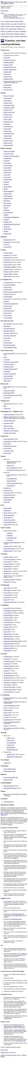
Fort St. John (7, 175)
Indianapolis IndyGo (9, 638)
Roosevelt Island (8, 342)
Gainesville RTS (8, 499)
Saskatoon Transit (8, 269)
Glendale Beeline (8, 296)
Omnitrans (6, 301)
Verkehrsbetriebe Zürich (10, 771)
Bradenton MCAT (11, 481)
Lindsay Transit (7, 119)
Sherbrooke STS (8, 257)
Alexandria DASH (8, 423)
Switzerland (16, 34)
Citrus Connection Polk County (14, 483)
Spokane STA (7, 573)
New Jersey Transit (8, 333)
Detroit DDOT (7, 608)
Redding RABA (8, 566)
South (24, 2)
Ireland (11, 36)
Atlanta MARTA (8, 668)
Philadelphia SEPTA (9, 698)
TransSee (3, 1055)
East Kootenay (7, 172)
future (25, 820)
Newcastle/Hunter (11, 742)
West (2, 3)
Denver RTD (7, 588)
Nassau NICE (7, 338)
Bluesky (3, 1056)
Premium (3, 898)
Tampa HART (10, 475)
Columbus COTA (8, 627)
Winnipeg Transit (8, 271)
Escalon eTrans (7, 561)
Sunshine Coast (7, 222)
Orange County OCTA (9, 294)
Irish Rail (8, 795)
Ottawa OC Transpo (9, 96)
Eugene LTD (7, 582)
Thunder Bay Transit (9, 107)
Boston (8, 26)
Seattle (24, 26)
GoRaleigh (9, 533)
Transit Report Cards (20, 1040)
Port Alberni (7, 200)
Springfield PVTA (8, 719)
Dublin (17, 794)
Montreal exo (18, 18)
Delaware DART (8, 710)
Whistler (6, 231)
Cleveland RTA (7, 624)
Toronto (7, 21)
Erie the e (6, 725)
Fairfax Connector (8, 426)
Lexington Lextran (8, 666)
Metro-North (7, 326)
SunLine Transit (8, 313)
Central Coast (10, 745)
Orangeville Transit (8, 121)
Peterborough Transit (9, 105)
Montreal (3, 24)
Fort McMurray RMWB (10, 267)
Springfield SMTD (8, 615)
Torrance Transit (8, 306)
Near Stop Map (10, 3)
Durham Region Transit (9, 67)
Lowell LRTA (7, 397)
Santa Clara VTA (8, 378)
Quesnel (6, 207)
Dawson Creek (7, 170)
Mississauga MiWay (9, 62)
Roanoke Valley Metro (9, 687)
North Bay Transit (8, 140)
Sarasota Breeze (11, 485)
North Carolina (12, 29)
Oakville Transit (8, 76)
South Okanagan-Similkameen (11, 217)
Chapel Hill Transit (11, 537)
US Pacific (19, 29)
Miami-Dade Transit (12, 461)
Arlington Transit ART (9, 420)
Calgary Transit (7, 264)
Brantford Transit (8, 110)
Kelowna (6, 184)
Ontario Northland (8, 145)
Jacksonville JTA (8, 490)
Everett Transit (7, 448)
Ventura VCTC (7, 299)
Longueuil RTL (7, 247)
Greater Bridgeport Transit (10, 347)
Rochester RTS (7, 715)
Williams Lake (7, 233)
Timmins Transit (8, 136)
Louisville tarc (7, 663)
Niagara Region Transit (9, 81)
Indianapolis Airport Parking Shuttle (12, 641)
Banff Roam (7, 260)
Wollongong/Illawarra (12, 749)
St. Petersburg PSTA (12, 478)
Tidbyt (22, 904)
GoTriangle (9, 540)
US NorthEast (22, 31)
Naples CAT (7, 502)
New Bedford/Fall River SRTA (11, 722)
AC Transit (6, 359)
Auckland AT (7, 763)
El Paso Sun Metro (8, 522)
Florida (2, 29)
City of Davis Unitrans (9, 559)
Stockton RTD (7, 568)
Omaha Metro (7, 650)
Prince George (7, 203)
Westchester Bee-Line (9, 331)
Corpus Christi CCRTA (9, 520)
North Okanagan (8, 196)
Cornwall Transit (8, 117)
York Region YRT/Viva (9, 60)
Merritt (5, 189)
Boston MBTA (7, 387)
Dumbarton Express (9, 366)
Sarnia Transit (7, 128)
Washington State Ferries (10, 446)
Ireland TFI (6, 794)
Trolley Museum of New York (11, 728)
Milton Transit (7, 87)
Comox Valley (7, 163)
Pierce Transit (7, 443)
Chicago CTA (7, 403)
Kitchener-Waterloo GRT (10, 69)
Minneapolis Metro (8, 643)
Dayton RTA (7, 631)
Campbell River (8, 158)
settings (22, 971)
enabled (14, 858)
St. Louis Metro (7, 613)
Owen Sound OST (8, 126)
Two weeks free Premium (12, 904)
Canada (8, 24)
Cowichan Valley (8, 165)
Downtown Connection (9, 345)
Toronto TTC (7, 53)
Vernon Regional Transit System (12, 224)
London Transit (7, 98)
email (7, 1047)
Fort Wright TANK (8, 622)
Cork (20, 794)
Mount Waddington (8, 191)
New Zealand (9, 34)
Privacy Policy (4, 1050)
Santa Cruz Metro (8, 376)
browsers (10, 824)
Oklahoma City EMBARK (10, 682)
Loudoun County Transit (10, 433)
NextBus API (8, 1017)
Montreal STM (7, 239)
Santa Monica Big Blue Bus (11, 303)
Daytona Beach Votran (9, 495)
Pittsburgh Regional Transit (10, 701)
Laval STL (6, 244)
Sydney (9, 738)
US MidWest (9, 31)
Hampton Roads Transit (9, 689)
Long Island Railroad (9, 328)
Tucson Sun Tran (8, 592)
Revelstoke (6, 210)
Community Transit (8, 451)
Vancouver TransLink (9, 151)
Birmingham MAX (8, 675)
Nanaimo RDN (7, 193)
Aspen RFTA (7, 597)
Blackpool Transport (9, 785)
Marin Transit (7, 380)
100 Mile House (8, 179)
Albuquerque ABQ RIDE (10, 602)
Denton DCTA (7, 524)
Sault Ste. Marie (8, 138)
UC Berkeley (7, 371)
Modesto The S (7, 571)
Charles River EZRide (9, 390)
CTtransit (6, 717)
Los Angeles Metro (8, 282)
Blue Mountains (11, 747)
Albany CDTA (7, 712)
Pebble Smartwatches (16, 919)
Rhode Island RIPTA (9, 393)
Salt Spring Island (8, 212)
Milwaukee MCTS (8, 636)
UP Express (6, 57)
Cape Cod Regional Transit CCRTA (13, 395)
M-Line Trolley (7, 513)
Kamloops (6, 182)
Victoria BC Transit (8, 153)
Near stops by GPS (6, 2)
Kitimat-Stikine (7, 186)
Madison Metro (7, 634)
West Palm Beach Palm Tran (14, 470)
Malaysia (22, 34)
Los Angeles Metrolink (9, 285)
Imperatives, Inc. (8, 1027)
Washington (18, 26)
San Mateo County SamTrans (11, 362)
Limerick (24, 794)
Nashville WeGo (8, 656)
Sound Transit (7, 441)
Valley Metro (7, 590)
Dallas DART (7, 510)
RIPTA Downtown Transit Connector (13, 1026)
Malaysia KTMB (8, 779)
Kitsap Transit (7, 453)
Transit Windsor (8, 100)
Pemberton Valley (8, 198)
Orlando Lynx (7, 488)
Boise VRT (6, 599)
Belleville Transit (8, 114)
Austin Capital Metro (9, 515)
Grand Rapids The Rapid (10, 610)
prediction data (16, 1024)
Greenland (16, 36)
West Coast (6, 226)
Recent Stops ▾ (4, 10)
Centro (5, 708)
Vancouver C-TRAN (9, 579)
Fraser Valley (7, 177)
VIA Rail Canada (8, 89)
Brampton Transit (8, 64)
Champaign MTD (8, 617)
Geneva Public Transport (10, 769)
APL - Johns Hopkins (9, 428)
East (20, 2)
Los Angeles (13, 24)
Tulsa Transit (7, 685)
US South (15, 31)
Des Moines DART (8, 648)
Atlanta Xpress (7, 673)
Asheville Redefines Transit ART (12, 542)
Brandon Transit (8, 274)
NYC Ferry (6, 340)
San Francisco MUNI (9, 353)
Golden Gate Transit (9, 364)
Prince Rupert (7, 205)
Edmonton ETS (7, 262)
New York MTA (8, 324)
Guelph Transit (7, 85)
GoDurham (9, 535)
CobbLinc (6, 670)
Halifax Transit (7, 276)
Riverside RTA (7, 308)
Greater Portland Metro (9, 705)
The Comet (6, 680)
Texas (6, 29)
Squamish (6, 219)
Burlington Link (8, 551)
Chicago (13, 26)
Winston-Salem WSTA (9, 548)
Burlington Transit (8, 79)
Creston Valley (7, 167)
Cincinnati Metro (8, 620)
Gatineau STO (7, 255)
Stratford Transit (8, 131)
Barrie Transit (7, 74)
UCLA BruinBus (8, 317)
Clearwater (6, 160)
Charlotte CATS (8, 546)
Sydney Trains (10, 740)
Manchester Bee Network (10, 788)
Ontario (12, 21)
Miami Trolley (10, 465)
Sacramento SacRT (8, 564)
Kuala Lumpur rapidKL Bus (11, 777)
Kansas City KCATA (9, 646)
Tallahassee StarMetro (9, 497)
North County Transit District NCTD (13, 292)
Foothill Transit (7, 287)
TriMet (5, 576)
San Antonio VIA (8, 517)
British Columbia (18, 21)
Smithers (6, 215)
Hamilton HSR (7, 72)
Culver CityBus (7, 315)
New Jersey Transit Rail (9, 335)
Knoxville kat (7, 659)
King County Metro (8, 439)
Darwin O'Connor (11, 1055)
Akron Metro (7, 629)
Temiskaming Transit (9, 133)
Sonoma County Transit (9, 373)
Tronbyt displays (8, 915)
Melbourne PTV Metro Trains (14, 756)
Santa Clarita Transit (9, 310)
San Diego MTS (8, 289)
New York (20, 24)
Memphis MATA (8, 677)
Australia (3, 34)
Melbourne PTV (11, 754)
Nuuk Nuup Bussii (8, 801)
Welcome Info (23, 36)
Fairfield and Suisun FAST (10, 369)
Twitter (23, 1055)
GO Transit (6, 55)
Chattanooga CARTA (9, 661)
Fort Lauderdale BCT (12, 467)
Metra (5, 406)
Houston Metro (7, 508)
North (17, 2)
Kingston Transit (8, 103)
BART (5, 357)
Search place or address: (7, 6)
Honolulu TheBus (8, 557)
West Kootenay (7, 229)
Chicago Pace (7, 408)
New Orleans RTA (8, 692)
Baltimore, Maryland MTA (10, 417)
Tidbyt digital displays (16, 914)
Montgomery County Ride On (11, 430)
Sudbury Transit (8, 143)
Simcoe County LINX (9, 112)
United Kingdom (5, 36)
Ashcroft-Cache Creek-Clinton (11, 156)
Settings (3, 1052)
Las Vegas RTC (8, 595)
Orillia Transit (7, 124)
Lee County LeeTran (9, 492)
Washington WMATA (9, 414)
